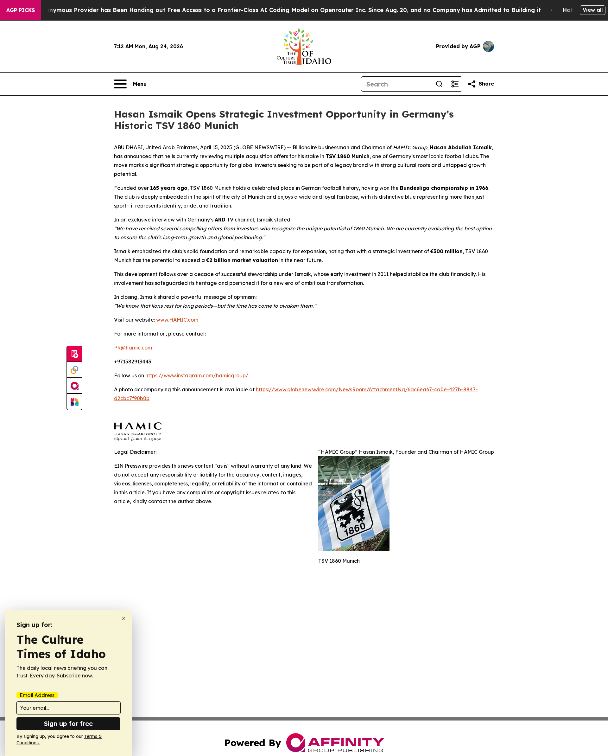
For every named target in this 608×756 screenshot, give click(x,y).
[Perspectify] (74, 370)
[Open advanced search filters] (454, 84)
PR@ (120, 347)
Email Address (37, 695)
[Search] (439, 84)
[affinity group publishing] (74, 386)
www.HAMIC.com (177, 320)
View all (593, 10)
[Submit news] (74, 354)
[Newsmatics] (74, 402)
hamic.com (139, 347)
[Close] (124, 618)
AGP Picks (20, 10)
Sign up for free (68, 723)
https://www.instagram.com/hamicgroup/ (196, 375)
